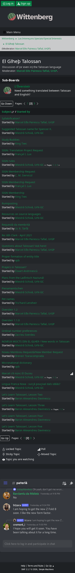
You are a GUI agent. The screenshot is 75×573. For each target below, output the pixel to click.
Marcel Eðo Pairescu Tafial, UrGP (32, 48)
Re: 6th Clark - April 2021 (17, 235)
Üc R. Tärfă (21, 228)
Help (23, 565)
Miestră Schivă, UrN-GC (29, 133)
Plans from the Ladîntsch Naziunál (23, 277)
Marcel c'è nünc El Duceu (17, 373)
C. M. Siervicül (23, 175)
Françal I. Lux (23, 154)
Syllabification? (11, 118)
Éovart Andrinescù (26, 271)
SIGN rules (8, 161)
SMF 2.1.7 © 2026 (29, 569)
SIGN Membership (13, 192)
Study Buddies (10, 139)
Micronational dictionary (17, 362)
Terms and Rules (35, 565)
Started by (23, 111)
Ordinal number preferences (19, 331)
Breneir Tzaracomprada (29, 356)
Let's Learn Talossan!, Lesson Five (22, 426)
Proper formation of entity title (20, 256)
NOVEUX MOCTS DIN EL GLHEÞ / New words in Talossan (36, 341)
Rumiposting (9, 203)
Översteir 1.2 (9, 309)
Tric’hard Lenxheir (26, 303)
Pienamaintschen (12, 288)
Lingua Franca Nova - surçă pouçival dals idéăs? (31, 384)
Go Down (6, 103)
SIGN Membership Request (18, 171)
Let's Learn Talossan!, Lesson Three (23, 405)
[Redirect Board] (7, 90)
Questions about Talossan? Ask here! (24, 246)
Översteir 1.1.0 (11, 320)
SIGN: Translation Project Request (22, 150)
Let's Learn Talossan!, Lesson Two (22, 394)
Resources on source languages (21, 214)
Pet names (8, 299)
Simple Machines (46, 569)
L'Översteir (22, 86)
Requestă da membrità (16, 224)
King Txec (21, 143)
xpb (17, 260)
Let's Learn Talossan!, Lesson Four (22, 416)
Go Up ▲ (50, 565)
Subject (6, 111)
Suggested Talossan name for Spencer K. (27, 129)
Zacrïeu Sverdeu (25, 334)
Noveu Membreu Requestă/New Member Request (32, 352)
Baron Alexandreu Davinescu (32, 398)
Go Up (5, 438)
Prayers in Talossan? (14, 267)
